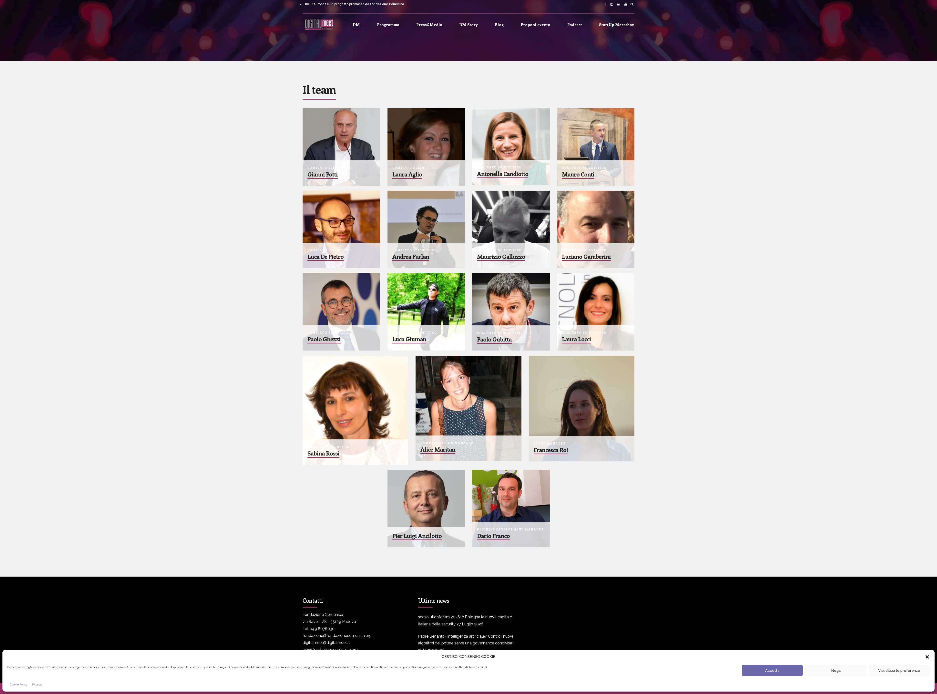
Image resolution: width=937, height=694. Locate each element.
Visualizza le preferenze (899, 670)
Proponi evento (535, 24)
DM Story (468, 24)
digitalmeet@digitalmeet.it (326, 642)
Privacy (37, 684)
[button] (927, 656)
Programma (388, 24)
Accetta (772, 670)
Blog (499, 24)
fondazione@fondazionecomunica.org (337, 635)
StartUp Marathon (616, 24)
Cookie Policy (18, 684)
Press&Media (429, 24)
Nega (836, 670)
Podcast (574, 24)
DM (356, 24)
